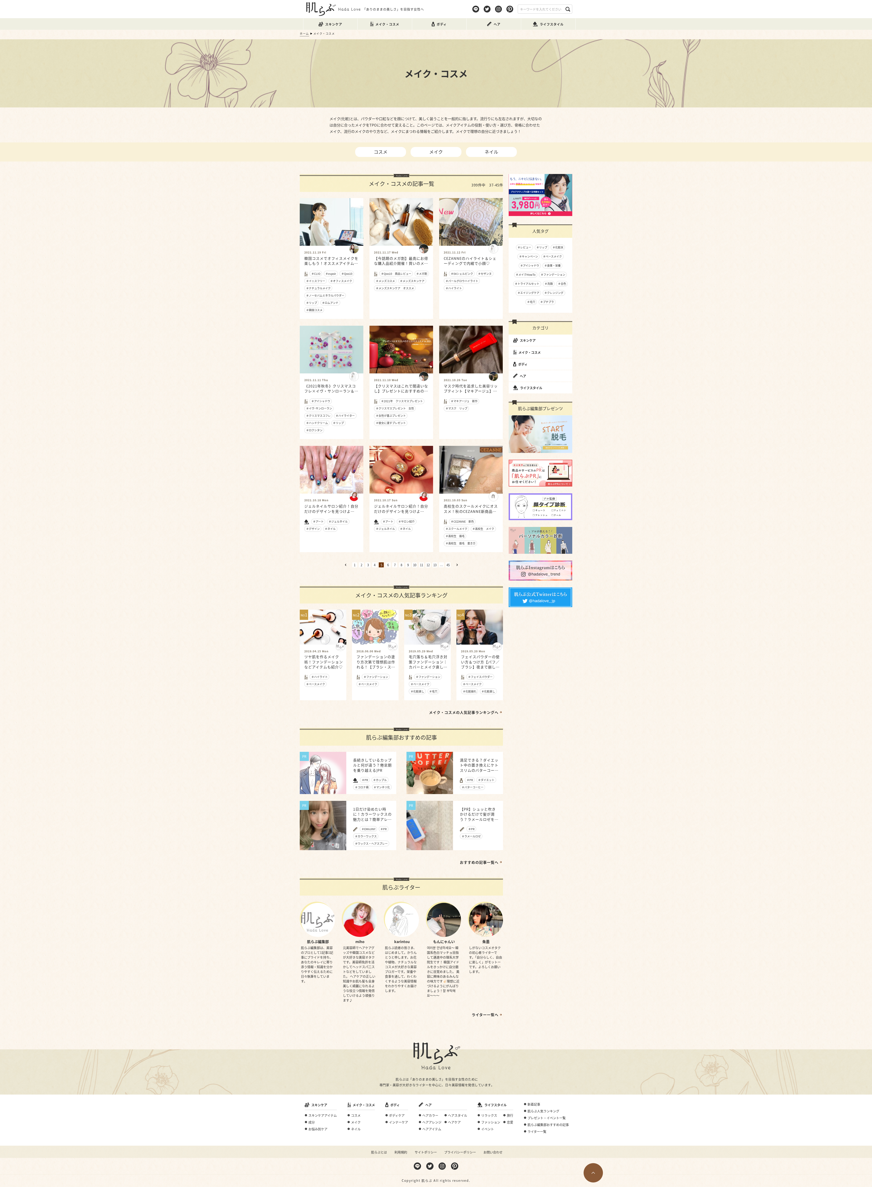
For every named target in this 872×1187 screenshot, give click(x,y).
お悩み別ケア (317, 1128)
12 (428, 565)
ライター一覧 (537, 1131)
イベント (487, 1128)
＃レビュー (524, 247)
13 (434, 565)
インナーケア (398, 1122)
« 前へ (345, 564)
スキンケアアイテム (322, 1115)
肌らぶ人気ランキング (543, 1111)
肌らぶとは (379, 1152)
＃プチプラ (547, 302)
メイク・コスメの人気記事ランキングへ (463, 712)
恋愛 (510, 1122)
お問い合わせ (493, 1152)
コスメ (380, 152)
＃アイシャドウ (529, 265)
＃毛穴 (531, 302)
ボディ (523, 364)
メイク (436, 152)
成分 (311, 1122)
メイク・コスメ (529, 352)
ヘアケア (454, 1122)
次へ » (457, 564)
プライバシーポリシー (460, 1152)
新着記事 (534, 1104)
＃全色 (562, 284)
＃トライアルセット (527, 284)
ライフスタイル (531, 387)
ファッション (490, 1122)
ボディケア (397, 1115)
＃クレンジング (553, 293)
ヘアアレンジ (431, 1122)
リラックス (489, 1115)
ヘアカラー (430, 1115)
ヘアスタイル (457, 1115)
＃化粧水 (557, 247)
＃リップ (541, 247)
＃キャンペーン (528, 256)
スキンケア (528, 340)
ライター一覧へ (485, 1014)
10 (414, 565)
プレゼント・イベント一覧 (547, 1117)
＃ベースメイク (552, 256)
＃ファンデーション (553, 274)
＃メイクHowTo (525, 274)
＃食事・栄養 (552, 265)
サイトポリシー (426, 1152)
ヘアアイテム (431, 1128)
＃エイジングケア (528, 293)
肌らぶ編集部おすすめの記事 (548, 1124)
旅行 (510, 1115)
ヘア (523, 376)
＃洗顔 (549, 284)
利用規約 (400, 1152)
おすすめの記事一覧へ (479, 862)
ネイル (491, 152)
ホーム (304, 33)
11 (421, 565)
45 (448, 565)
